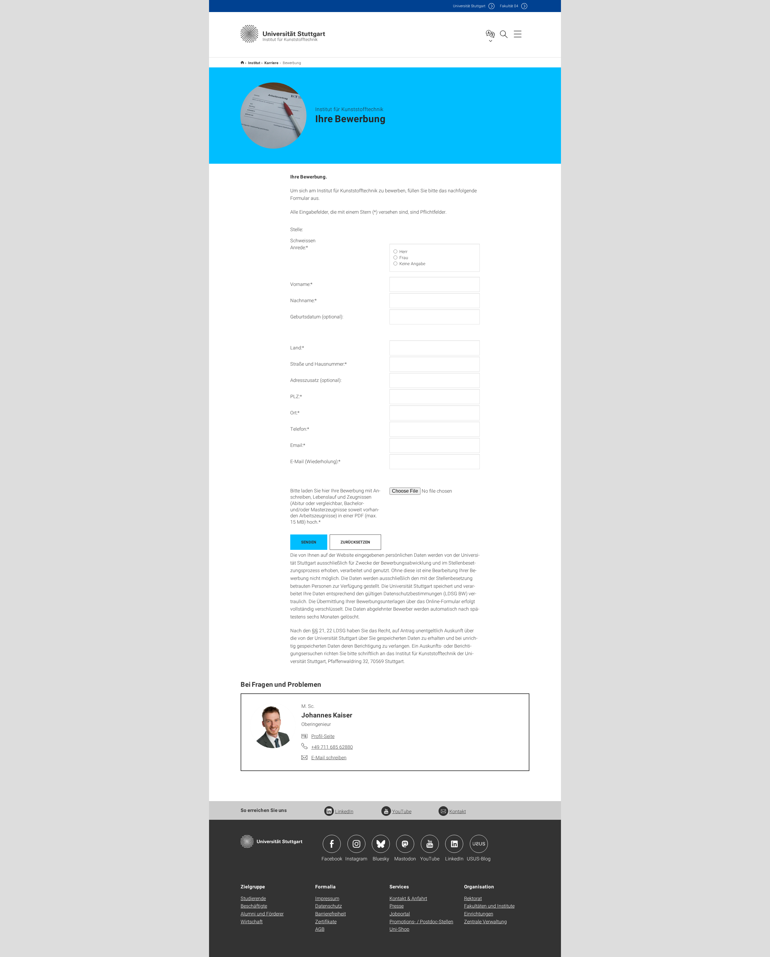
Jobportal (400, 913)
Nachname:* (303, 300)
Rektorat (473, 898)
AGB (320, 929)
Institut (254, 62)
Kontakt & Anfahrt (408, 898)
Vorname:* (301, 284)
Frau (403, 257)
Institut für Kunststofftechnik (242, 62)
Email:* (297, 445)
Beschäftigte (254, 906)
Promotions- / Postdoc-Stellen (421, 921)
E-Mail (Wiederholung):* (315, 461)
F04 (509, 6)
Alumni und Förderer (262, 913)
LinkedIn (344, 811)
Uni (469, 6)
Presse (397, 906)
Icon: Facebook (332, 844)
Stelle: (296, 229)
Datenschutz (328, 906)
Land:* (297, 347)
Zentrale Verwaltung (485, 921)
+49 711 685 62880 (332, 747)
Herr (403, 251)
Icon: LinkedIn (454, 844)
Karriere (271, 62)
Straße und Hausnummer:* (318, 364)
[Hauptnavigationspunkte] (517, 33)
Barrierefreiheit (330, 913)
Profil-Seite (322, 736)
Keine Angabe (412, 263)
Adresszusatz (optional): (315, 380)
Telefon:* (299, 429)
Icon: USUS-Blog (479, 844)
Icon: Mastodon (405, 844)
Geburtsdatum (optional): (316, 316)
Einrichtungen (478, 913)
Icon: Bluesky (381, 844)
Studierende (253, 898)
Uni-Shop (399, 929)
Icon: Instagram (356, 844)
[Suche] (503, 33)
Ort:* (295, 412)
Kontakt (457, 811)
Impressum (327, 898)
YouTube (401, 811)
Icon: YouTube (430, 844)
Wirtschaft (252, 921)
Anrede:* (299, 247)
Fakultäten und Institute (489, 906)
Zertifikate (326, 921)
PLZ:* (296, 396)
